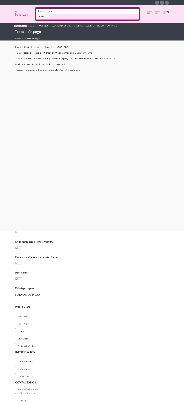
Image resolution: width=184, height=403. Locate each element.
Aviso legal (23, 317)
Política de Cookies (27, 346)
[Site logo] (21, 14)
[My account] (150, 14)
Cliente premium (25, 377)
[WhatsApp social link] (167, 3)
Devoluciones (24, 339)
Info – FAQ (22, 324)
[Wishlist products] (158, 14)
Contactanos (24, 369)
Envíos (21, 331)
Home (18, 39)
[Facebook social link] (157, 3)
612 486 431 (23, 401)
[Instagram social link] (162, 3)
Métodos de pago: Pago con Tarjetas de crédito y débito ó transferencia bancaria (55, 301)
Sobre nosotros (25, 362)
